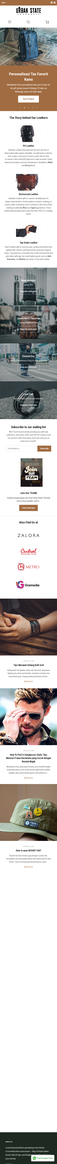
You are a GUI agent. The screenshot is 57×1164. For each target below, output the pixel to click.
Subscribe (44, 448)
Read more (28, 681)
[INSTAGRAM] (54, 2)
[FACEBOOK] (52, 2)
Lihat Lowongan (28, 508)
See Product (28, 94)
